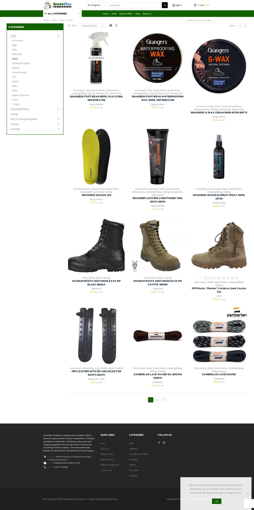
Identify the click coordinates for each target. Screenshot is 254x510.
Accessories (79, 90)
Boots (95, 90)
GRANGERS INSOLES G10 (96, 195)
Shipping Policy (108, 459)
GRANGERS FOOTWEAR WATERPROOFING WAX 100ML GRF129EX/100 (158, 98)
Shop (114, 13)
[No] (247, 493)
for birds (133, 459)
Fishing (153, 371)
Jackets (15, 81)
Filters (74, 25)
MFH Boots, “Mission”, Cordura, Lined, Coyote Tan (219, 290)
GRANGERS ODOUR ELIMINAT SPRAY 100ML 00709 (219, 197)
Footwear (134, 470)
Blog (137, 13)
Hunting (91, 93)
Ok (216, 501)
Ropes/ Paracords (20, 95)
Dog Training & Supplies (24, 119)
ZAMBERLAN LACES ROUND (219, 374)
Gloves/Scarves (19, 72)
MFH (219, 296)
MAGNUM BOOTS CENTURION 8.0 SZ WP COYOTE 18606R (157, 282)
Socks (15, 99)
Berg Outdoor (96, 104)
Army (61, 20)
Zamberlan (158, 382)
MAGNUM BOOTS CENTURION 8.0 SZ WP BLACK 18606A (96, 282)
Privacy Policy (107, 454)
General (100, 191)
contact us (106, 470)
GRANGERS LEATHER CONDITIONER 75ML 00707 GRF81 (157, 200)
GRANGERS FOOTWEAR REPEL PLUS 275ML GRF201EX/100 (96, 98)
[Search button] (165, 5)
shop (103, 443)
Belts (14, 49)
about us (105, 449)
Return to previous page (199, 20)
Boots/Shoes (112, 90)
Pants (14, 90)
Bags (14, 45)
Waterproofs (102, 93)
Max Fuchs (93, 379)
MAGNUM (96, 288)
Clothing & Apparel (21, 63)
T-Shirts (15, 104)
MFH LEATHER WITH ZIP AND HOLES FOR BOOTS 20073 (96, 373)
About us (147, 13)
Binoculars (17, 54)
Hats (14, 76)
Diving (14, 114)
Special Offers (125, 13)
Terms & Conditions (110, 465)
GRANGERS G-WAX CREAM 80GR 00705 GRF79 (219, 112)
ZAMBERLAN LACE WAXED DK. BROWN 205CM (158, 376)
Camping (133, 449)
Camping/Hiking (78, 93)
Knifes (15, 86)
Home (106, 13)
